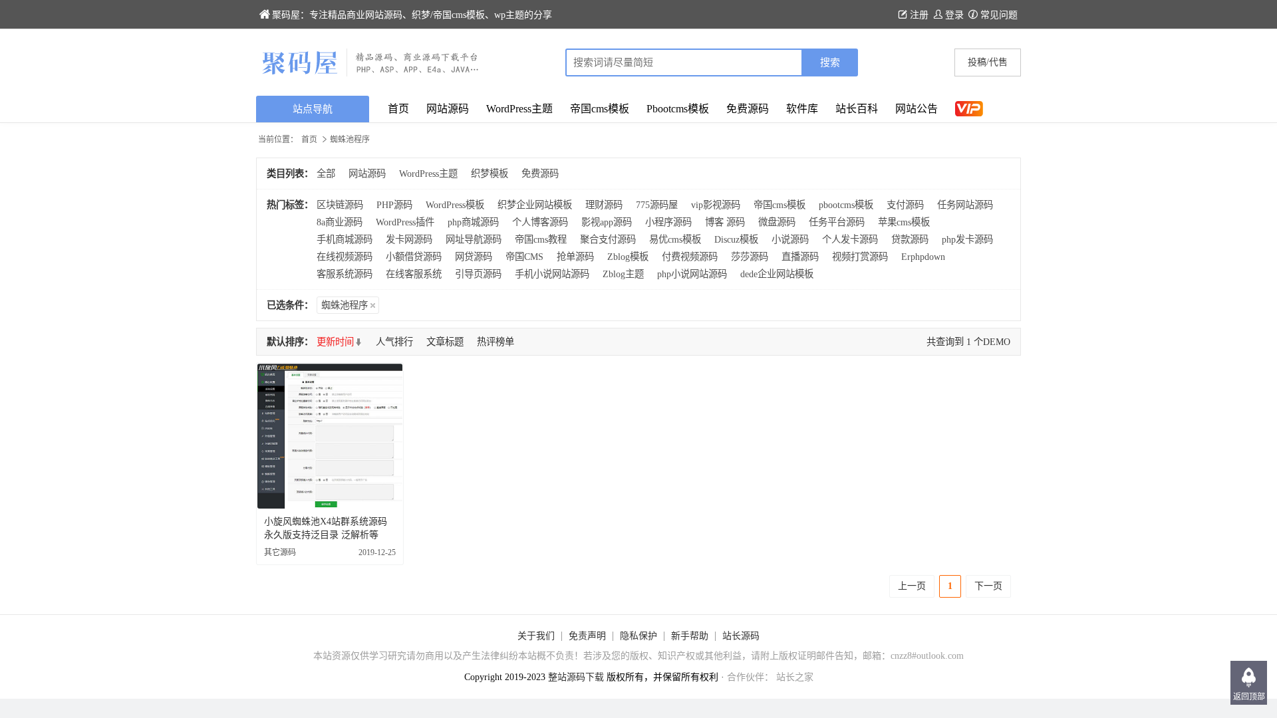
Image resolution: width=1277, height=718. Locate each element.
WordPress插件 (405, 222)
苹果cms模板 (904, 222)
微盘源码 (776, 222)
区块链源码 (340, 204)
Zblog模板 (627, 256)
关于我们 (536, 636)
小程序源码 (668, 222)
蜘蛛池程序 (344, 305)
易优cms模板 (675, 239)
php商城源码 (473, 222)
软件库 (802, 108)
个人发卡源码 (850, 239)
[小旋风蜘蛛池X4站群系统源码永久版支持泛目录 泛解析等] (329, 436)
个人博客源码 (540, 222)
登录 (954, 15)
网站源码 (447, 108)
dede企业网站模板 (776, 274)
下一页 (988, 586)
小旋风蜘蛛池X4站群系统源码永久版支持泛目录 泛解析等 (325, 528)
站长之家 (794, 677)
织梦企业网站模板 (534, 204)
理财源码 (604, 204)
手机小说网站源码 (552, 274)
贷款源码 (909, 239)
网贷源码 (473, 256)
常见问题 (999, 15)
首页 (398, 108)
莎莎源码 (749, 256)
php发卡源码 (967, 239)
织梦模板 (489, 173)
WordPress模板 (455, 204)
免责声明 (587, 636)
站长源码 (741, 636)
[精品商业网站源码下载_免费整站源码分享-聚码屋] (447, 62)
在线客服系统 (414, 274)
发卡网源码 (409, 239)
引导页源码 (478, 274)
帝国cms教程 (541, 239)
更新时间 (335, 341)
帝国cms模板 (599, 108)
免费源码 (747, 108)
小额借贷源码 (414, 256)
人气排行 (394, 341)
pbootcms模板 (846, 204)
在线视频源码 (344, 256)
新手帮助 (689, 636)
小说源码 (790, 239)
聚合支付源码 (608, 239)
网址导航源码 (473, 239)
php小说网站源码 (692, 274)
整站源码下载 (576, 677)
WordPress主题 (519, 108)
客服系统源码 (344, 274)
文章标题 (445, 341)
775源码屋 (657, 204)
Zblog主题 (623, 274)
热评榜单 (495, 341)
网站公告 (916, 108)
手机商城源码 (344, 239)
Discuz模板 (736, 239)
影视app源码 (606, 222)
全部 (326, 173)
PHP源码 (394, 204)
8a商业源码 (339, 222)
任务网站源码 (965, 204)
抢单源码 (575, 256)
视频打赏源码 (860, 256)
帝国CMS (524, 256)
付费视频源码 (690, 256)
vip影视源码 (715, 204)
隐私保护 (638, 636)
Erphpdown (923, 256)
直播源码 (800, 256)
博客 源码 (725, 222)
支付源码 (905, 204)
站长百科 (856, 108)
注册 (919, 15)
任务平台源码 (837, 222)
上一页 (912, 586)
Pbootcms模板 (677, 108)
